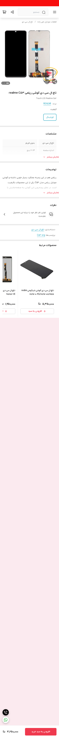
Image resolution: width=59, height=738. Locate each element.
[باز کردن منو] (53, 12)
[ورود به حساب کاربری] (12, 12)
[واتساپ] (6, 720)
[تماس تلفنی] (6, 712)
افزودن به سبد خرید (40, 731)
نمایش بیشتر (53, 156)
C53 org (41, 235)
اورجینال (50, 117)
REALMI (47, 103)
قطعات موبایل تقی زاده (46, 22)
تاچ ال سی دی (27, 22)
